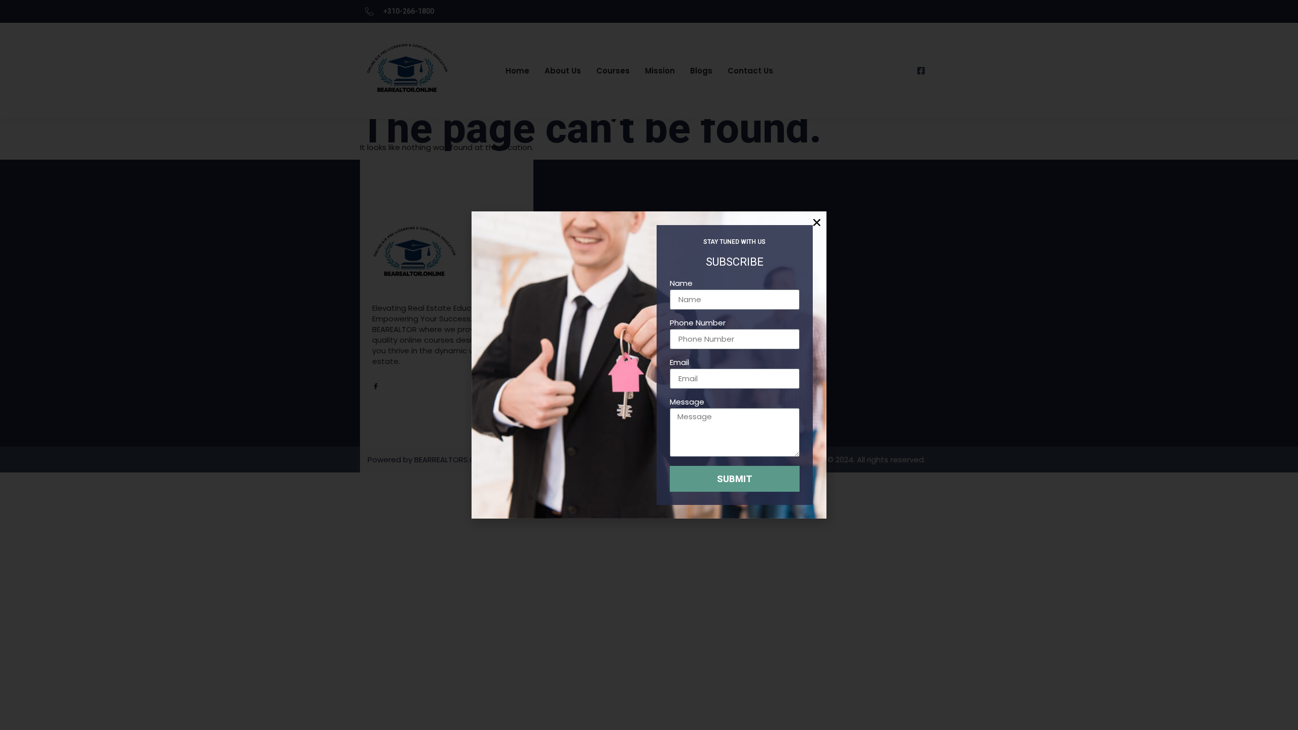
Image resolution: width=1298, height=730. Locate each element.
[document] (649, 365)
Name (681, 283)
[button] (815, 222)
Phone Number (698, 323)
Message (687, 402)
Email (679, 363)
